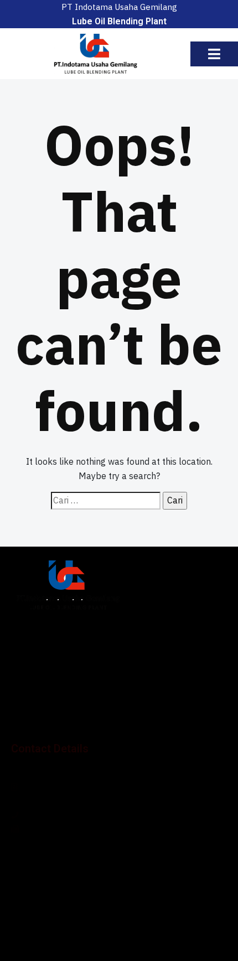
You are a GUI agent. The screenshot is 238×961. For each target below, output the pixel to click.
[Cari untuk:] (106, 501)
